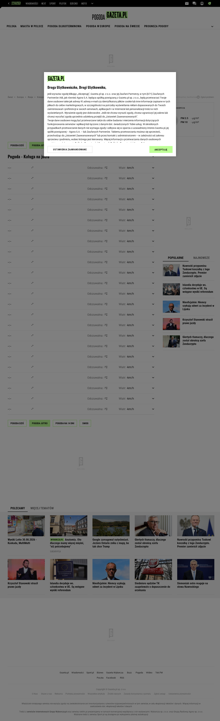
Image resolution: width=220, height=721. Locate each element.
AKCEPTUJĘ (161, 149)
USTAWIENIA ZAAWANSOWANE (70, 149)
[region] (110, 114)
